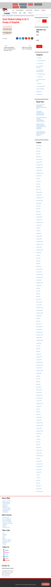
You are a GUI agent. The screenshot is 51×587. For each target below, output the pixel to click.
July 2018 (38, 376)
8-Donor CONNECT (40, 88)
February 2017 (39, 417)
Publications (14, 12)
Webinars (4, 526)
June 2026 (38, 148)
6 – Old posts (38, 83)
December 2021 (39, 274)
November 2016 (39, 425)
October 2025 (39, 170)
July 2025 (38, 178)
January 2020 (39, 329)
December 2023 (39, 222)
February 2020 (39, 326)
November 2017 (39, 398)
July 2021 (38, 288)
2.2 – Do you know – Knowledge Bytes (40, 70)
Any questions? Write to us (6, 576)
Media (20, 12)
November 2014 (39, 455)
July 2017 (38, 409)
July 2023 (38, 228)
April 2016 (38, 444)
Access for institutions (6, 519)
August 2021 (38, 285)
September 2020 (39, 313)
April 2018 (38, 384)
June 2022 (38, 258)
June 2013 (38, 477)
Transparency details (6, 509)
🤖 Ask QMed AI (45, 584)
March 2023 (38, 233)
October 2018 (39, 367)
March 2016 (38, 447)
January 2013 (39, 488)
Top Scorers (4, 524)
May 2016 (38, 442)
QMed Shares (39, 91)
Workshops (4, 534)
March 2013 (38, 485)
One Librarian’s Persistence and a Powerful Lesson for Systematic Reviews (40, 113)
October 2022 (39, 247)
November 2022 (39, 244)
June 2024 (38, 206)
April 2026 (38, 153)
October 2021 (39, 280)
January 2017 (39, 420)
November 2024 (39, 200)
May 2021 (38, 293)
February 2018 (39, 389)
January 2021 (39, 304)
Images (25, 12)
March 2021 (38, 299)
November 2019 (39, 335)
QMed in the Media (6, 507)
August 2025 (38, 175)
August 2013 (38, 472)
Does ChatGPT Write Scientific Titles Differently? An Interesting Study (41, 106)
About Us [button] (15, 4)
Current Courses (5, 517)
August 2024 (38, 203)
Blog (3, 537)
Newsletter (4, 542)
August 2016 (38, 433)
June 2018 (38, 378)
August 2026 (38, 145)
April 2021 (38, 296)
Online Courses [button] (23, 4)
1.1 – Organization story (40, 60)
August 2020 (38, 315)
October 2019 (39, 337)
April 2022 (38, 263)
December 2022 (39, 241)
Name (37, 34)
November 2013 (39, 466)
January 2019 (39, 359)
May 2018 (38, 381)
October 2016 (39, 428)
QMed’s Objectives (6, 502)
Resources (43, 10)
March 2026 (38, 156)
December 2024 (39, 197)
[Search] (44, 21)
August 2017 (38, 406)
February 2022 (39, 269)
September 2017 (39, 403)
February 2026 (39, 159)
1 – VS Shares (39, 57)
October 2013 (39, 469)
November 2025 (39, 167)
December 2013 (39, 464)
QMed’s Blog (37, 10)
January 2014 (39, 461)
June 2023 (38, 230)
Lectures (4, 535)
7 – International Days (40, 86)
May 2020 (38, 321)
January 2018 (39, 392)
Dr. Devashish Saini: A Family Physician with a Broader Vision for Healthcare (40, 133)
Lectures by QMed (29, 10)
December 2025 (39, 164)
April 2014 (38, 458)
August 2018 (38, 373)
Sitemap (4, 544)
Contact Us (30, 12)
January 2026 (39, 162)
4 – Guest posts (39, 76)
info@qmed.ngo (6, 574)
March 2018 (38, 387)
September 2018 (39, 370)
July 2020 (38, 318)
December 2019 (39, 332)
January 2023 (39, 239)
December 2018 (39, 362)
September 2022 (39, 249)
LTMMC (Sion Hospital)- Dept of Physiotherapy (27, 47)
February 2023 (39, 236)
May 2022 (38, 260)
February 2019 (39, 356)
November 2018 (39, 365)
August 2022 (38, 252)
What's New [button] (15, 7)
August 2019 (38, 343)
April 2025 (38, 186)
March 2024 (38, 214)
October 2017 (39, 400)
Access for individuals (6, 520)
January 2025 (39, 195)
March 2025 (38, 189)
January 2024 (39, 219)
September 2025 (39, 173)
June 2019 (38, 346)
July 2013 (38, 475)
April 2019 (38, 351)
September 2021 (39, 282)
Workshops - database (6, 539)
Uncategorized (39, 94)
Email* (37, 40)
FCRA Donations (5, 510)
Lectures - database (6, 541)
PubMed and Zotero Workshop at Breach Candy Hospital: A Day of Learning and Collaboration (41, 126)
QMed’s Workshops (19, 10)
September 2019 (39, 340)
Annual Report (5, 512)
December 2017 (39, 395)
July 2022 (38, 255)
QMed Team (5, 505)
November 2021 (39, 277)
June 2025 (38, 181)
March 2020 (38, 324)
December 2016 (39, 422)
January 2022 (39, 271)
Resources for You (6, 527)
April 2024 (38, 211)
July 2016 (38, 436)
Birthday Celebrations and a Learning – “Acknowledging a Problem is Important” (41, 119)
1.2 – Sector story (39, 63)
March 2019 (38, 354)
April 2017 (38, 411)
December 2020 (39, 307)
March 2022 (38, 266)
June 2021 (38, 291)
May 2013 (38, 480)
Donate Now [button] (23, 7)
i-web (13, 10)
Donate (3, 538)
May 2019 (38, 348)
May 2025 (38, 184)
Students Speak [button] (38, 4)
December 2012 (39, 491)
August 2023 (38, 225)
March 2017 (38, 414)
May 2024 (38, 208)
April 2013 (38, 483)
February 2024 (39, 217)
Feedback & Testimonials (7, 523)
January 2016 (39, 453)
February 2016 (39, 450)
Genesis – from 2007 (6, 500)
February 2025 (39, 192)
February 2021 (39, 302)
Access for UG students (7, 521)
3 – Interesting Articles (40, 74)
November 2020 (39, 310)
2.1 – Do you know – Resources (40, 66)
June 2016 (38, 439)
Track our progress (6, 503)
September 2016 (39, 431)
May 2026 (38, 151)
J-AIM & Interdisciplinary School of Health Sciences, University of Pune (9, 48)
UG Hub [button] (30, 4)
